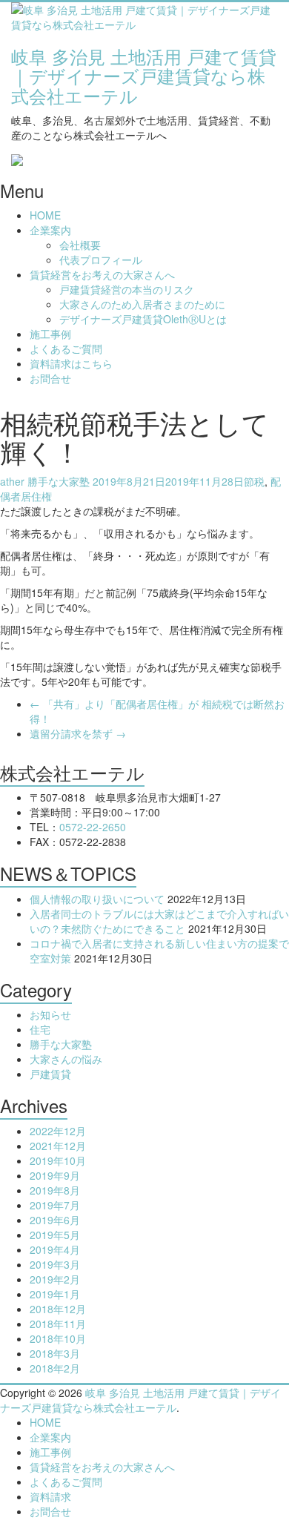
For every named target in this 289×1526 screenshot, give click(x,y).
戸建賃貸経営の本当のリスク (126, 289)
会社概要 (80, 244)
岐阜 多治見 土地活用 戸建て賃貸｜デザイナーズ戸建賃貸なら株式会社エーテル (143, 75)
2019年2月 (55, 1279)
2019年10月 (58, 1160)
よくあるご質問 (66, 348)
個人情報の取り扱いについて (97, 898)
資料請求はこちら (71, 363)
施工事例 (50, 333)
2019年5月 (55, 1234)
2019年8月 (55, 1190)
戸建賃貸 (50, 1073)
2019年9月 (55, 1175)
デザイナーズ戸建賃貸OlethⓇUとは (143, 318)
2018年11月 (58, 1323)
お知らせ (50, 1014)
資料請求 (50, 1496)
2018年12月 (58, 1308)
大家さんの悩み (66, 1058)
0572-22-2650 (92, 826)
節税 (254, 481)
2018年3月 (55, 1353)
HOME (45, 215)
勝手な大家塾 (58, 481)
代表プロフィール (100, 259)
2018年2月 (55, 1368)
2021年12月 (58, 1145)
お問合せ (50, 378)
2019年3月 (55, 1264)
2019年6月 (55, 1219)
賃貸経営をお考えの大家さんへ (102, 274)
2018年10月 (58, 1338)
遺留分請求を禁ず (78, 733)
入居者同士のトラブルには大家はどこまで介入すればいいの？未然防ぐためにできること (159, 921)
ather (12, 481)
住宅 (40, 1029)
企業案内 (50, 229)
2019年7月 (55, 1205)
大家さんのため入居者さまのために (142, 304)
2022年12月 (58, 1130)
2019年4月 (55, 1249)
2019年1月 (55, 1293)
